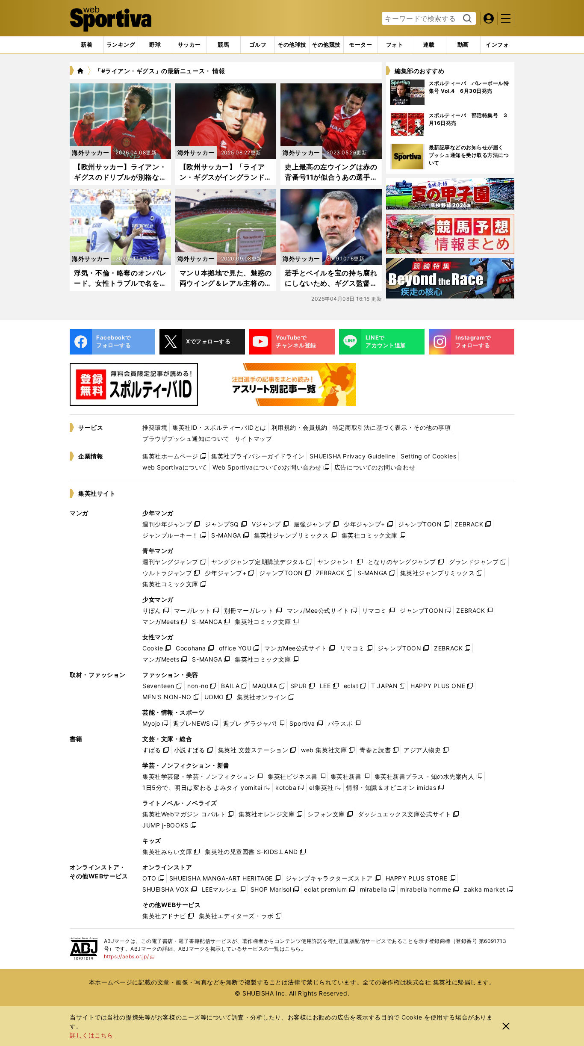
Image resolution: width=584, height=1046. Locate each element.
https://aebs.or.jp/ (129, 956)
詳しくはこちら (91, 1035)
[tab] (155, 44)
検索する (466, 19)
